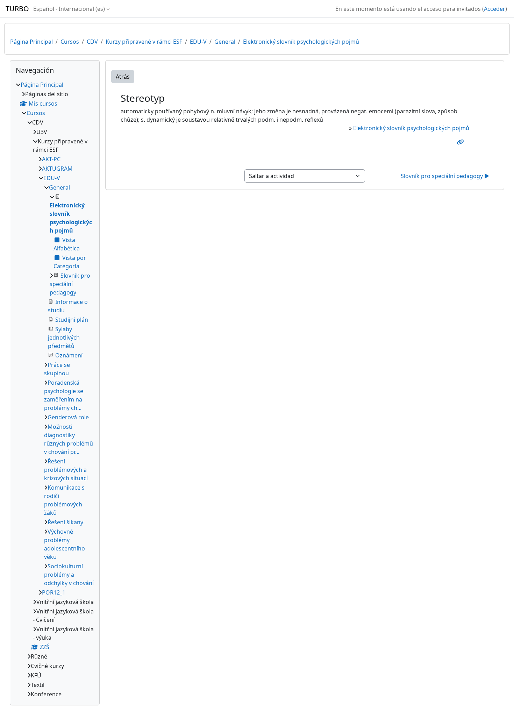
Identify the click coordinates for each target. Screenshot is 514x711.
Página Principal (31, 41)
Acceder (494, 9)
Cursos (69, 41)
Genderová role (68, 417)
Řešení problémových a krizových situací (66, 469)
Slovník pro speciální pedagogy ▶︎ (445, 176)
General (224, 41)
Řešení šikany (65, 522)
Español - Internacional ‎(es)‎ (69, 9)
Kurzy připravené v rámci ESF (144, 41)
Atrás (123, 76)
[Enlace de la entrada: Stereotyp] (461, 142)
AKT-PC (51, 159)
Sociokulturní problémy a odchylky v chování (69, 574)
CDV (92, 41)
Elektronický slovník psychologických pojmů (301, 41)
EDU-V (198, 41)
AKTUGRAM (57, 168)
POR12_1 (53, 592)
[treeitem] (55, 389)
